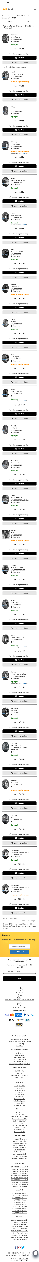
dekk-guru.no (23, 1259)
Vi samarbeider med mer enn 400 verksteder (19, 1000)
